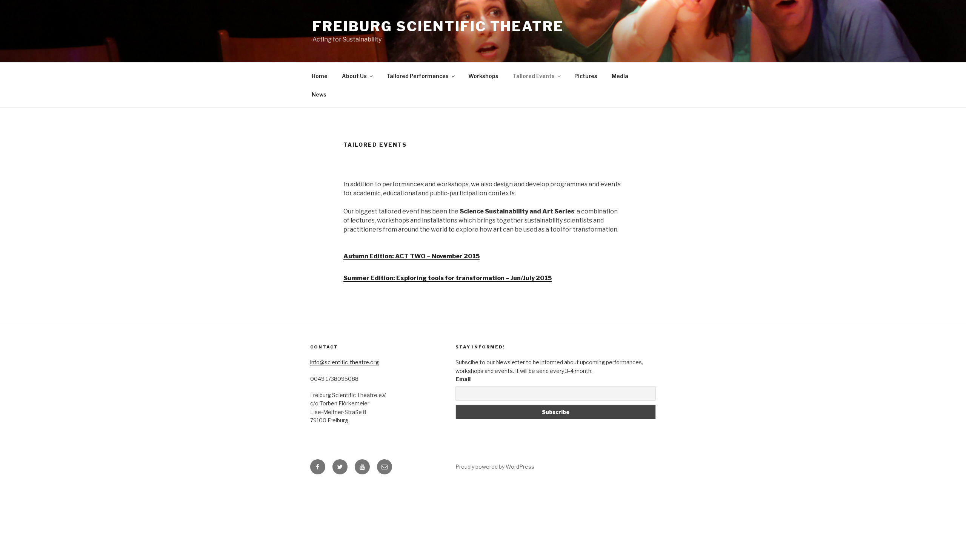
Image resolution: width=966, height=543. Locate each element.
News (319, 94)
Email (463, 379)
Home (320, 76)
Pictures (585, 76)
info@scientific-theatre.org (344, 362)
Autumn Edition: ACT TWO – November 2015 (411, 256)
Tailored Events (534, 76)
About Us (354, 76)
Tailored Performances (417, 76)
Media (620, 76)
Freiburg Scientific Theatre (438, 26)
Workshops (483, 76)
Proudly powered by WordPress (494, 466)
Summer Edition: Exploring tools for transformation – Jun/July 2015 (447, 278)
